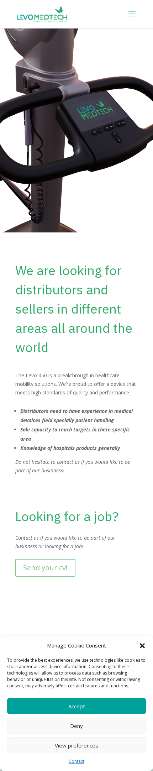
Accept (76, 706)
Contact (76, 761)
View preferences (76, 745)
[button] (142, 645)
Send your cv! (45, 567)
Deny (76, 725)
